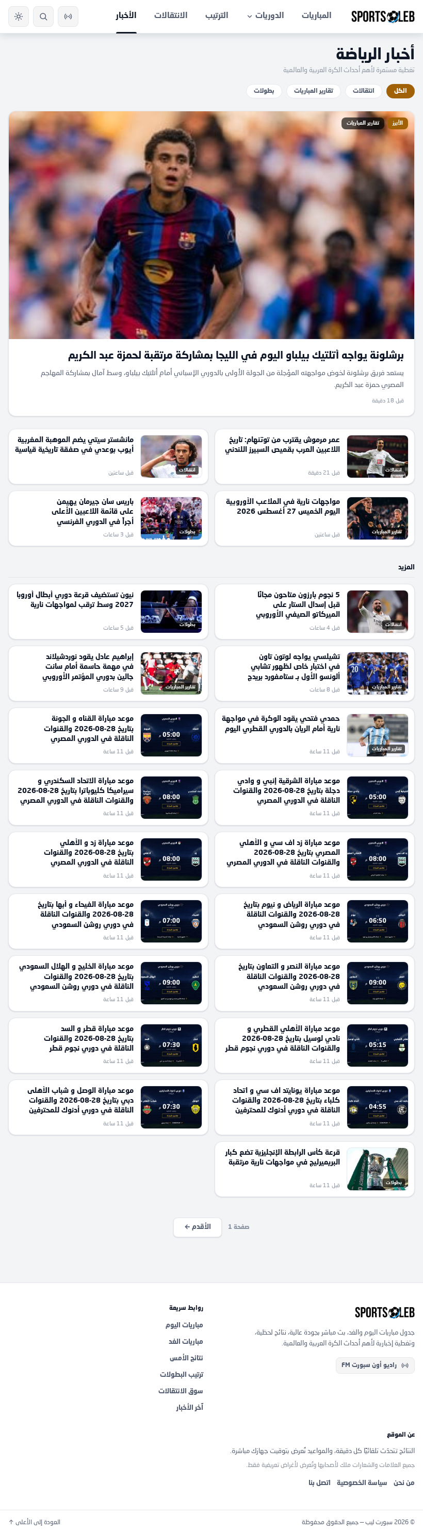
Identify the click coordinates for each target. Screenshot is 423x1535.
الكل (400, 91)
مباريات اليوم (184, 1325)
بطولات (264, 91)
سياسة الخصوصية (362, 1483)
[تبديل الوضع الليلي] (18, 16)
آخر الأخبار (189, 1408)
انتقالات (364, 91)
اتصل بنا (319, 1483)
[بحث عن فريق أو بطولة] (43, 16)
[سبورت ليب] (317, 1312)
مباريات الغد (186, 1342)
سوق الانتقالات (180, 1391)
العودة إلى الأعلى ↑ (34, 1523)
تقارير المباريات (313, 91)
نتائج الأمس (186, 1358)
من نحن (404, 1483)
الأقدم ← (197, 1227)
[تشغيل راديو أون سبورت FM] (68, 16)
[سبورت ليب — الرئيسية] (383, 16)
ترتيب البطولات (181, 1375)
